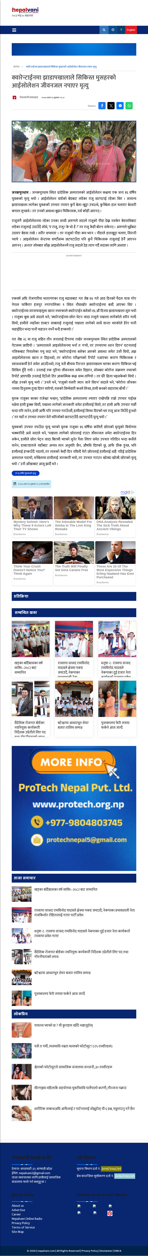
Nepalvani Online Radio (27, 1219)
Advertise (18, 1210)
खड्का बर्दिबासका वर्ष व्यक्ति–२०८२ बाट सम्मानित (28, 668)
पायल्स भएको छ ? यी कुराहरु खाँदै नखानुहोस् (63, 1025)
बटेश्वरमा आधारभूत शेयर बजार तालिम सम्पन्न (73, 725)
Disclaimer (106, 1251)
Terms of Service (23, 1227)
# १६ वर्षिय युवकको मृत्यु (25, 473)
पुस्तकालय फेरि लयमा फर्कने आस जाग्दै (115, 725)
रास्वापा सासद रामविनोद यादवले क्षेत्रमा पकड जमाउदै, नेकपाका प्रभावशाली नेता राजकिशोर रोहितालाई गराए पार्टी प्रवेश (73, 675)
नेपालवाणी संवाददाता (29, 97)
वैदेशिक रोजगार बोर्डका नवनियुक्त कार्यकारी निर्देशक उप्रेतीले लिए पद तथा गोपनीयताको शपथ (30, 730)
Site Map (18, 1232)
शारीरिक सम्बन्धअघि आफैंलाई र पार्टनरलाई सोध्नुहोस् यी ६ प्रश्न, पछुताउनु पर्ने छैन (84, 1109)
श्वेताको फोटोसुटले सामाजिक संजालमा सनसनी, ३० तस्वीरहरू (73, 1067)
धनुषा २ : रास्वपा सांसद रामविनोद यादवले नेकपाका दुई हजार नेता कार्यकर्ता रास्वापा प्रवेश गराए (116, 672)
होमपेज (16, 67)
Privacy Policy (21, 1223)
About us (18, 1206)
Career (16, 1214)
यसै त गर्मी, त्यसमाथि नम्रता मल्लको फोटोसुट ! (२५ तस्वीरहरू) (73, 1046)
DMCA (117, 1251)
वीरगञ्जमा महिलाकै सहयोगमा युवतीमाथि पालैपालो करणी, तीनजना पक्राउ (80, 1088)
